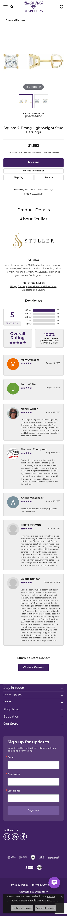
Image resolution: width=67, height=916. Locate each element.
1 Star (28, 324)
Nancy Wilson (29, 409)
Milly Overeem (30, 360)
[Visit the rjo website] (41, 857)
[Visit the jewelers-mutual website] (53, 857)
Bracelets (27, 289)
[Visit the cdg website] (33, 857)
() (58, 310)
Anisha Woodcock (32, 498)
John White (28, 384)
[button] (12, 6)
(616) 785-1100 (33, 116)
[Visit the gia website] (12, 857)
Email (11, 757)
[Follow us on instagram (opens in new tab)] (6, 836)
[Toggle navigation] (5, 7)
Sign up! (33, 810)
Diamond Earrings (15, 20)
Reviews (33, 301)
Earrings (22, 286)
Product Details (33, 210)
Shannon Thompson (34, 449)
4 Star (28, 314)
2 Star (28, 321)
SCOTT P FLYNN (31, 525)
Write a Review (33, 667)
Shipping (18, 178)
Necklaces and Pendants (42, 286)
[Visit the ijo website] (23, 857)
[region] (33, 61)
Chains (41, 289)
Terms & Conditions (44, 885)
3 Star (28, 317)
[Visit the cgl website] (39, 867)
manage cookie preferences (36, 900)
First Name (14, 774)
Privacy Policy (19, 885)
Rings (13, 286)
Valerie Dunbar (30, 579)
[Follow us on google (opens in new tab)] (15, 836)
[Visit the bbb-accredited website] (29, 867)
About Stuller (33, 219)
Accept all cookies (45, 908)
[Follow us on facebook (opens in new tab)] (23, 836)
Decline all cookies (22, 908)
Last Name (14, 791)
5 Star (28, 310)
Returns (49, 178)
